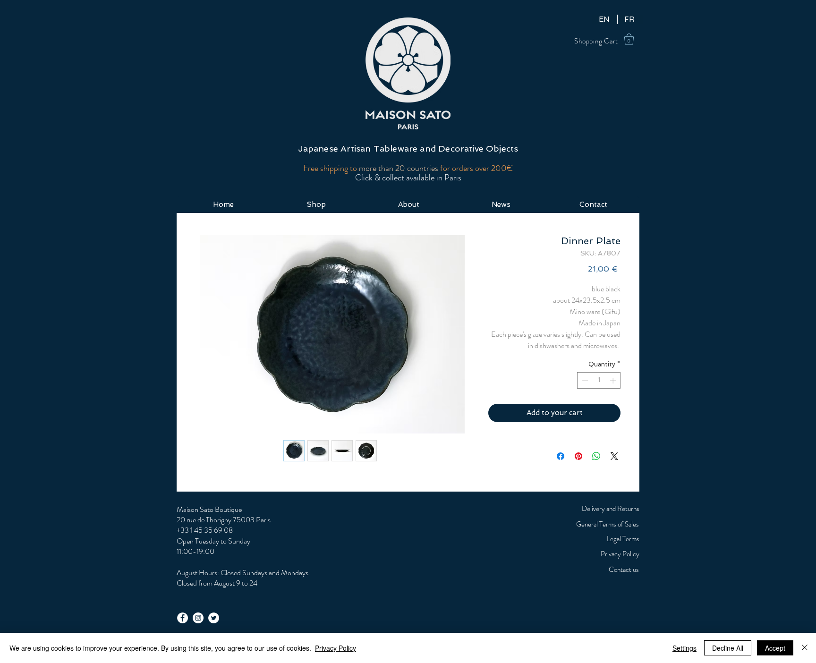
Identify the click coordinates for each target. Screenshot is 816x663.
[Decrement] (584, 381)
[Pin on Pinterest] (578, 456)
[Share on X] (614, 456)
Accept (775, 648)
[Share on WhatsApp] (596, 456)
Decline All (727, 648)
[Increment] (614, 381)
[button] (629, 39)
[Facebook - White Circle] (182, 617)
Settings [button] (684, 648)
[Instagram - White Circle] (198, 617)
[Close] (804, 647)
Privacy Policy (335, 648)
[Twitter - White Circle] (213, 617)
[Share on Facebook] (560, 456)
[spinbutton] (599, 381)
